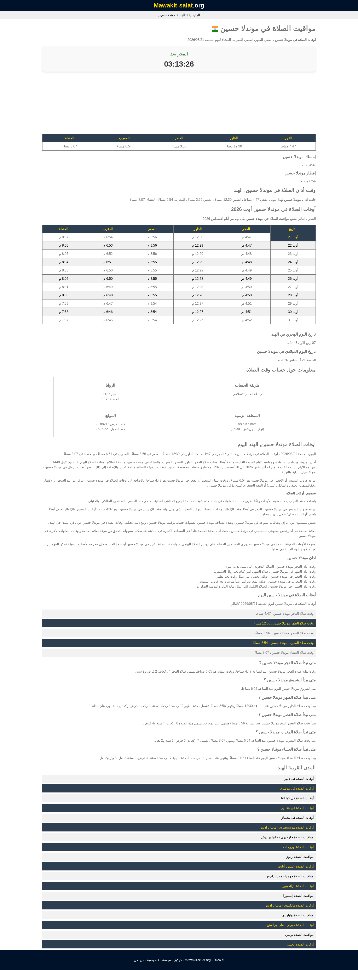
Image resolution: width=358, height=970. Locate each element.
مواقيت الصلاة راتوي (299, 856)
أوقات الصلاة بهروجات (298, 847)
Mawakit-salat (173, 5)
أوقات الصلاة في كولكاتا (297, 798)
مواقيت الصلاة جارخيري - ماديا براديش (287, 837)
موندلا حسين (166, 15)
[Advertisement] (191, 105)
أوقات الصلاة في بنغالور (297, 808)
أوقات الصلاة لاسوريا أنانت (296, 866)
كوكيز (178, 960)
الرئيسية (194, 15)
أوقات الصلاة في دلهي (298, 778)
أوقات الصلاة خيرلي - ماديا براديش (290, 925)
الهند (182, 15)
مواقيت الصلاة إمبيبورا (298, 895)
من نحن (139, 960)
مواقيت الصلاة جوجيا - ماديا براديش (290, 876)
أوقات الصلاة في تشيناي (297, 817)
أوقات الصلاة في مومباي (297, 788)
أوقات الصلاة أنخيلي (300, 944)
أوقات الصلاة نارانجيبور (298, 886)
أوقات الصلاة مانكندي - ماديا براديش (289, 905)
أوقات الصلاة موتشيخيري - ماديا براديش (287, 827)
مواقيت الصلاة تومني (299, 934)
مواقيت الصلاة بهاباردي (298, 915)
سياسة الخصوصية (159, 960)
